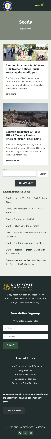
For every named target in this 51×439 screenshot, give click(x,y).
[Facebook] (20, 433)
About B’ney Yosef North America (25, 366)
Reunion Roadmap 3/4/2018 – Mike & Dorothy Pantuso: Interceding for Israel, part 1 (24, 135)
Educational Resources (25, 378)
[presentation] (25, 52)
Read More (12, 94)
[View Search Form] (46, 5)
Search (6, 169)
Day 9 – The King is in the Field (20, 219)
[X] (25, 433)
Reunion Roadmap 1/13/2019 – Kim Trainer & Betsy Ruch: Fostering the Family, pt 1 (25, 69)
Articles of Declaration (25, 374)
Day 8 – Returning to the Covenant (22, 225)
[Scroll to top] (45, 432)
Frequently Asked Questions (25, 383)
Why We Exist (25, 370)
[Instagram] (31, 433)
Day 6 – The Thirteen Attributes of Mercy (25, 243)
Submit (10, 345)
